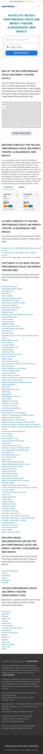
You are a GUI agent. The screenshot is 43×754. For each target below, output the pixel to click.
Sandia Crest (6, 459)
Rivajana (5, 640)
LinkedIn (20, 728)
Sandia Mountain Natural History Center (16, 464)
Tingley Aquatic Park (9, 497)
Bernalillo (5, 616)
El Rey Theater (7, 359)
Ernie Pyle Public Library (10, 361)
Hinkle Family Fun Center (11, 375)
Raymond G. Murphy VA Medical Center (16, 448)
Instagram (12, 728)
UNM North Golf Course (10, 525)
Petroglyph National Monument (13, 441)
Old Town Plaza (7, 436)
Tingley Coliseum (8, 501)
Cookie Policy (33, 746)
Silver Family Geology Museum (13, 478)
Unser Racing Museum (10, 527)
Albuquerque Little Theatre (11, 307)
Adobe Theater (7, 296)
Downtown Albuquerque (10, 571)
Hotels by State (8, 719)
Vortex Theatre (7, 530)
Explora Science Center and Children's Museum (19, 364)
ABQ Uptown (6, 293)
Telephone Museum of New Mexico (14, 485)
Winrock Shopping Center (11, 532)
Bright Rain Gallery (8, 324)
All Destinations (27, 716)
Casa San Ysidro (7, 333)
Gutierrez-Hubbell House (11, 371)
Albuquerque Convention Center (13, 303)
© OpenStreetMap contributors (32, 127)
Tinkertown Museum (9, 504)
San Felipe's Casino (9, 457)
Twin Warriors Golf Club (10, 511)
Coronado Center (8, 345)
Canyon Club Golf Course (11, 326)
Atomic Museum (7, 319)
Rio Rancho (6, 637)
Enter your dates (21, 133)
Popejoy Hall (6, 443)
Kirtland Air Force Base (10, 401)
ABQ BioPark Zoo (8, 291)
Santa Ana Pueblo (8, 644)
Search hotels (21, 53)
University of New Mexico (11, 513)
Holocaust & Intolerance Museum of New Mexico (19, 378)
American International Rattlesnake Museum (17, 314)
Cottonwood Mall (8, 352)
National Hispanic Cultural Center (13, 420)
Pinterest (27, 728)
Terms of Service (11, 746)
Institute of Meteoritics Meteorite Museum (17, 382)
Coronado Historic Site (10, 347)
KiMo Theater (6, 399)
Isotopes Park (7, 394)
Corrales (5, 621)
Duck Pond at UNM (8, 357)
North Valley (6, 575)
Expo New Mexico (8, 366)
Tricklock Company (8, 506)
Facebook (25, 726)
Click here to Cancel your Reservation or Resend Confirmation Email (19, 694)
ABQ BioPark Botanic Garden (12, 289)
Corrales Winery (7, 350)
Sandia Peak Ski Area (9, 469)
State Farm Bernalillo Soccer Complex (15, 480)
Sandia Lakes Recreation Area (12, 462)
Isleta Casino (6, 387)
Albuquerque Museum (9, 310)
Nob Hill (4, 573)
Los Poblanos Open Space (11, 408)
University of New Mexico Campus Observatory (19, 518)
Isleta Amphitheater (8, 385)
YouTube (5, 728)
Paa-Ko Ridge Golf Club (10, 438)
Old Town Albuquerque (10, 633)
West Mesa (6, 580)
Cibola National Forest (10, 340)
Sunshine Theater (8, 483)
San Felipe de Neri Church (11, 455)
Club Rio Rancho (8, 342)
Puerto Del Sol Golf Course (11, 445)
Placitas (4, 635)
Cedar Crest (6, 619)
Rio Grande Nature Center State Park (15, 450)
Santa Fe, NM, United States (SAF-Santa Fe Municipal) (21, 257)
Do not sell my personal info (13, 721)
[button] (4, 104)
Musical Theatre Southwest (11, 417)
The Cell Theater (8, 490)
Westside (5, 582)
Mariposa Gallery (8, 410)
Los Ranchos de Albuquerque (12, 628)
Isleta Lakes (6, 392)
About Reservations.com (11, 716)
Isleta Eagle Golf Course (10, 389)
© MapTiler (21, 127)
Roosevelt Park (7, 452)
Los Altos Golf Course (9, 406)
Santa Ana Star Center (10, 476)
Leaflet (15, 127)
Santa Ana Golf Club (9, 471)
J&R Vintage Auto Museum (11, 396)
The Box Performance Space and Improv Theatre (19, 487)
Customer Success (22, 719)
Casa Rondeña (7, 331)
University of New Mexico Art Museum (15, 516)
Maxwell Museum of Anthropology (14, 413)
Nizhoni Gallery (7, 434)
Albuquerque (6, 611)
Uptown (4, 578)
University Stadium (8, 523)
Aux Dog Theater (8, 321)
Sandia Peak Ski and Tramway (12, 466)
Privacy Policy (23, 746)
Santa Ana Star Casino (10, 473)
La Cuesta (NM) (7, 626)
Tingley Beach (7, 499)
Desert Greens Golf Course (12, 354)
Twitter (32, 726)
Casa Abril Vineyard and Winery (13, 328)
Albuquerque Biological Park (12, 298)
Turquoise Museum (8, 508)
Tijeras (4, 649)
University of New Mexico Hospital (14, 520)
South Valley (6, 647)
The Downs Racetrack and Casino (14, 492)
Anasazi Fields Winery (9, 317)
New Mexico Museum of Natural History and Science (20, 424)
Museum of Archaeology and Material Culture (18, 415)
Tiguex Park (6, 494)
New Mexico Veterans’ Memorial (13, 431)
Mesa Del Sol (6, 630)
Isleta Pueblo (6, 623)
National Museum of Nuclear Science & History (18, 422)
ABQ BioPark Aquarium (10, 286)
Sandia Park (6, 642)
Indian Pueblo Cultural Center (12, 380)
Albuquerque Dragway (9, 305)
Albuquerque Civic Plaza (10, 300)
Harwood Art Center (9, 373)
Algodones (5, 614)
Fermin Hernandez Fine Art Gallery (14, 368)
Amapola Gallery (7, 312)
